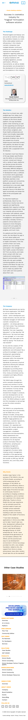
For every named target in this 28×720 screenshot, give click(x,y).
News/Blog (5, 697)
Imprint (12, 715)
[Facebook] (10, 706)
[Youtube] (2, 706)
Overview (5, 620)
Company (5, 689)
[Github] (13, 706)
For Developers (6, 641)
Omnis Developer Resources (11, 675)
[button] (5, 287)
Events (4, 695)
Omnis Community (8, 672)
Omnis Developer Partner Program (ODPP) (13, 663)
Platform (5, 625)
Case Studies (6, 650)
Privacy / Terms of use (20, 715)
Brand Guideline (7, 692)
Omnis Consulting (7, 660)
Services (4, 644)
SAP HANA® (6, 653)
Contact (4, 700)
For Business (6, 638)
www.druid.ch (8, 85)
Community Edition (8, 633)
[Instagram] (17, 706)
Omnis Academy (7, 669)
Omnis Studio (6, 658)
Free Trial (5, 631)
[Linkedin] (6, 706)
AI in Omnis (5, 623)
